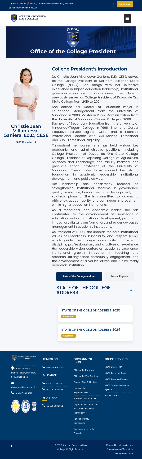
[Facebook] (113, 4)
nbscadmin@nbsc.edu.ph (24, 7)
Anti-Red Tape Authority (85, 398)
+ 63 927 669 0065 (54, 367)
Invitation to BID (112, 395)
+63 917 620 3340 (54, 383)
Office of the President (84, 370)
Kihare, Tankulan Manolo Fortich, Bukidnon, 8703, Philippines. (23, 372)
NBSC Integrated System (116, 379)
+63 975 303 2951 (54, 406)
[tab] (79, 276)
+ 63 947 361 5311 (23, 393)
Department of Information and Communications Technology (86, 408)
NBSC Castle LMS (113, 367)
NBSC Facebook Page (115, 373)
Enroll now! (125, 4)
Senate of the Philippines (85, 382)
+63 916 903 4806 (54, 390)
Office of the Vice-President (86, 376)
